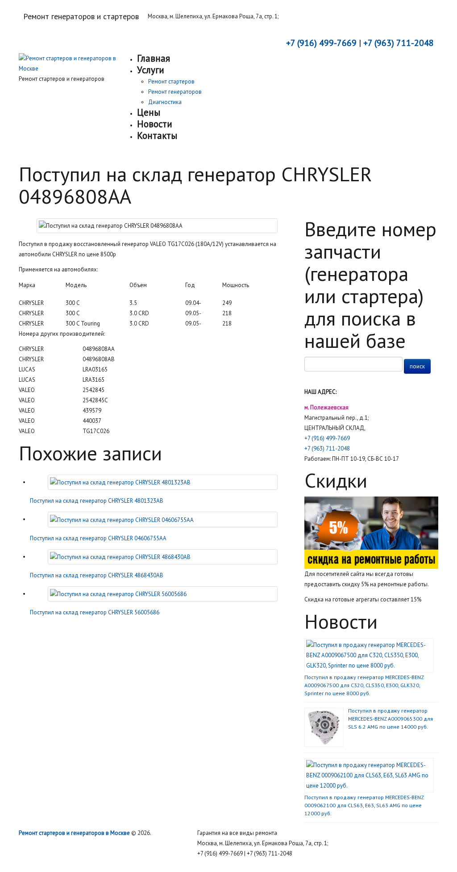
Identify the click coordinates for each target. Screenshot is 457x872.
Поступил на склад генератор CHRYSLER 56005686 (94, 612)
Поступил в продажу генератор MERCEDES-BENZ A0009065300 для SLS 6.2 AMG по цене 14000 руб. (390, 718)
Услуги (150, 70)
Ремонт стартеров (171, 81)
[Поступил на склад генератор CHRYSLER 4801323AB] (120, 482)
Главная (153, 58)
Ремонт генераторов (175, 92)
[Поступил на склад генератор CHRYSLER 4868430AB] (120, 556)
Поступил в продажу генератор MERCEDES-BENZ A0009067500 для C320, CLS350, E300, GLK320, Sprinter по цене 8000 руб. (364, 685)
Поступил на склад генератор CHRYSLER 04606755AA (98, 538)
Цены (148, 112)
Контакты (157, 135)
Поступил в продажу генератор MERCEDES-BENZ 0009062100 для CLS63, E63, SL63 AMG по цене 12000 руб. (364, 805)
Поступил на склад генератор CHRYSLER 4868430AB (96, 575)
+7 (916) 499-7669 (327, 438)
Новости (154, 124)
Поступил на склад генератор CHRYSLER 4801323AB (96, 501)
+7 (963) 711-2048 (327, 448)
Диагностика (165, 102)
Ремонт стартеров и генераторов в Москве (74, 833)
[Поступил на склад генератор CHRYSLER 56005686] (118, 593)
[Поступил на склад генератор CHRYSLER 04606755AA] (122, 519)
